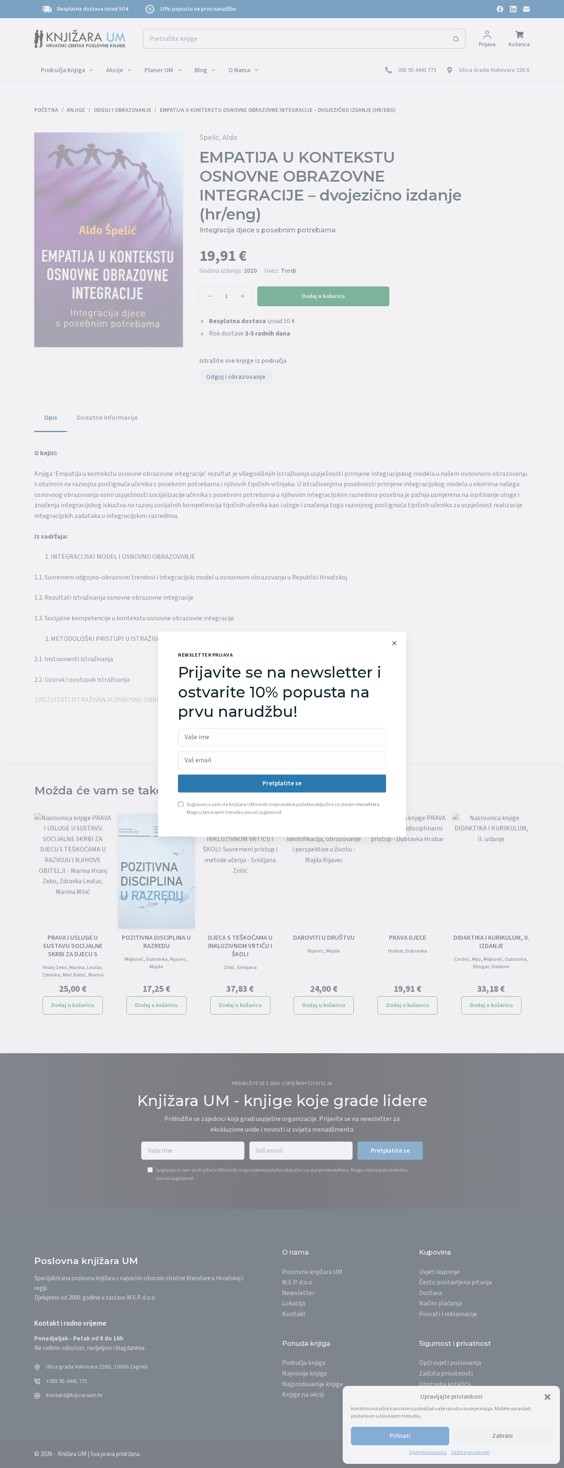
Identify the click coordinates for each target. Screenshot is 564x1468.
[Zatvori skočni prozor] (394, 643)
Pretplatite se (282, 783)
